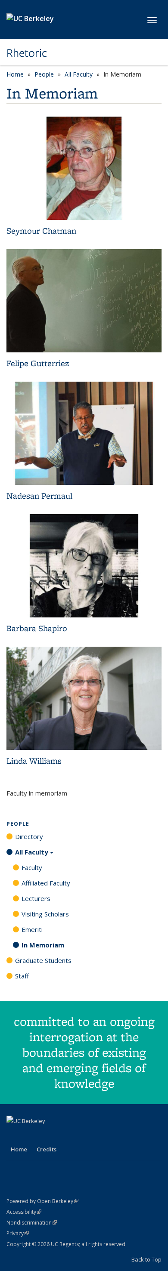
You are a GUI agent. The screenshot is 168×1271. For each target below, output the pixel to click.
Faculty (32, 867)
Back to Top (146, 1259)
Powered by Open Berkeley (42, 1201)
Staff (22, 976)
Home (15, 74)
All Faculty (79, 74)
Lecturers (36, 898)
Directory (29, 836)
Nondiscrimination (31, 1222)
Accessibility (23, 1211)
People (44, 74)
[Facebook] (14, 1135)
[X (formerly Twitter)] (31, 1135)
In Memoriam (43, 945)
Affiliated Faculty (46, 883)
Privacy (17, 1233)
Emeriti (32, 929)
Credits (46, 1149)
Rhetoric (26, 53)
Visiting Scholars (45, 914)
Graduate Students (43, 960)
